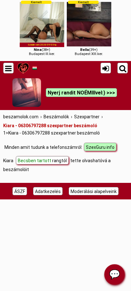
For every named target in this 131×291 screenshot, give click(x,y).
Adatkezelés (48, 191)
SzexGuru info (100, 147)
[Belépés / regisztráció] (105, 68)
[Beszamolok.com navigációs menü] (8, 68)
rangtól (42, 160)
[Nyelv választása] (34, 68)
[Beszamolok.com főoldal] (23, 68)
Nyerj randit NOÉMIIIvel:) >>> (81, 93)
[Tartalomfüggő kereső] (122, 68)
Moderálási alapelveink (94, 191)
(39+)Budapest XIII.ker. (89, 28)
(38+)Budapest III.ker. (42, 28)
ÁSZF (19, 191)
